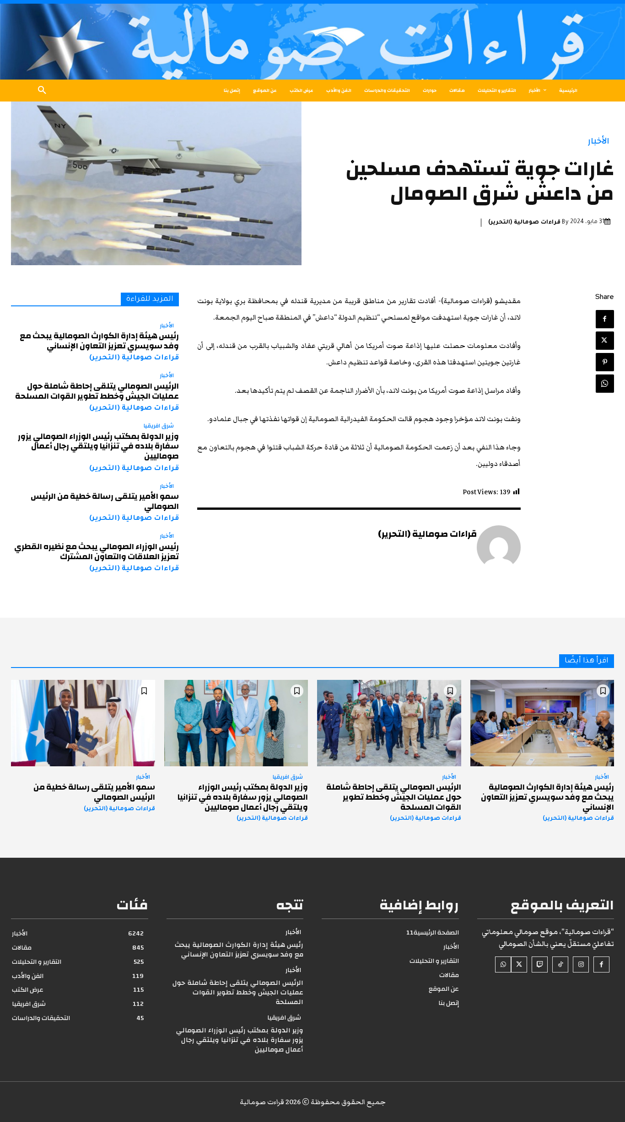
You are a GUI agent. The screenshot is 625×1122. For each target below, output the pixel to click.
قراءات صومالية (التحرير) (524, 222)
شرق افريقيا (159, 426)
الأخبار (598, 141)
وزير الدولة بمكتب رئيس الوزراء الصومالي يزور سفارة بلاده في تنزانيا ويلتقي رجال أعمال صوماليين (98, 446)
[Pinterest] (605, 362)
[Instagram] (581, 964)
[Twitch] (540, 964)
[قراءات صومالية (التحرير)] (499, 547)
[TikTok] (560, 964)
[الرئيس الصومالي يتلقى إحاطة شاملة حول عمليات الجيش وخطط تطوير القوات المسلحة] (389, 723)
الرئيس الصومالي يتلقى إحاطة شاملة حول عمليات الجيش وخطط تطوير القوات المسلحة (97, 391)
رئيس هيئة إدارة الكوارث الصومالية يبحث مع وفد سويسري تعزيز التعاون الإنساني (99, 340)
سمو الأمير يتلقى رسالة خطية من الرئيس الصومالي (105, 501)
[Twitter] (605, 340)
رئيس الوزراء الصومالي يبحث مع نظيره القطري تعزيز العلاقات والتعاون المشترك (96, 551)
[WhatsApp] (605, 383)
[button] (42, 91)
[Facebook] (605, 319)
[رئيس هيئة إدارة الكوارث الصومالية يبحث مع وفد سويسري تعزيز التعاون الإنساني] (542, 723)
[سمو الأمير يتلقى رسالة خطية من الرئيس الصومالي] (83, 723)
